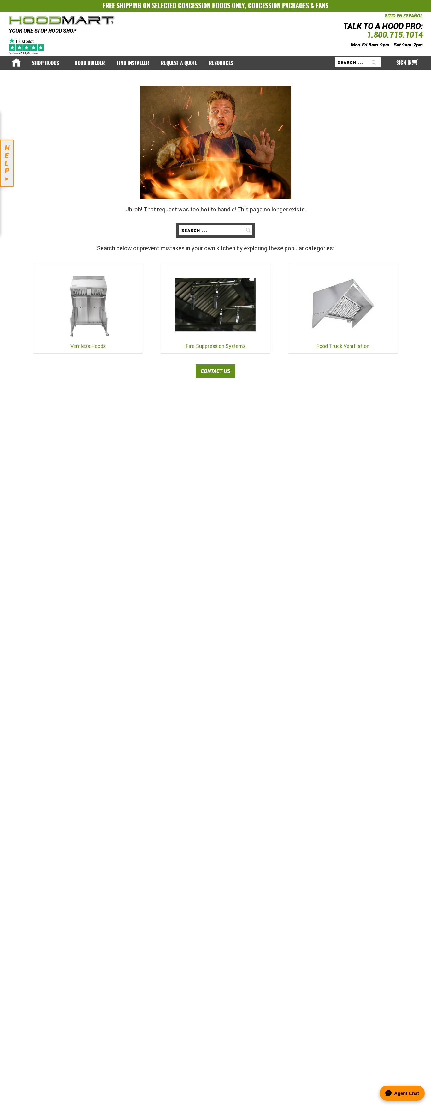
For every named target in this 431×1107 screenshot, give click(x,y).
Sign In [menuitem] (404, 62)
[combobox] (358, 62)
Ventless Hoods (88, 346)
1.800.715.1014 (395, 35)
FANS (322, 5)
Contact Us (215, 371)
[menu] (215, 63)
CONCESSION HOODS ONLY (211, 5)
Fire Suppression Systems (215, 346)
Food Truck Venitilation (342, 346)
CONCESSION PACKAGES (278, 5)
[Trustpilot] (27, 46)
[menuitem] (47, 63)
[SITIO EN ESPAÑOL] (383, 19)
